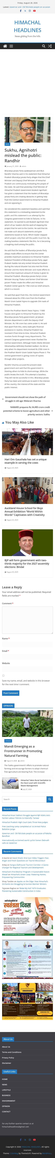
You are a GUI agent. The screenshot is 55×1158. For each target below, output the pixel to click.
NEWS (7, 144)
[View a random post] (50, 46)
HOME (5, 1079)
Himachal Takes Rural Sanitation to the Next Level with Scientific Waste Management (36, 783)
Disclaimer (6, 1063)
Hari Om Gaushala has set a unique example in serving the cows (26, 461)
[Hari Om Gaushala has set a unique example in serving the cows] (27, 430)
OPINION (8, 741)
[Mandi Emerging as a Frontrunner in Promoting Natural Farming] (27, 723)
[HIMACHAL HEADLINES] (5, 46)
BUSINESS (6, 1095)
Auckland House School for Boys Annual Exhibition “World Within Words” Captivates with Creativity (25, 511)
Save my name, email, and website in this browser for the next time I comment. (26, 682)
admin (24, 166)
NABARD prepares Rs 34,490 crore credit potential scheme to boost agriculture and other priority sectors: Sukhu (26, 411)
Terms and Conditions (11, 1052)
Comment (7, 603)
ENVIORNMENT (8, 1101)
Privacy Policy (8, 1057)
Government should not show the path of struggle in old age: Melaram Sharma (25, 399)
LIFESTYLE (6, 1090)
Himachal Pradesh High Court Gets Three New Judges (25, 822)
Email (5, 651)
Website (6, 663)
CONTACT (6, 1111)
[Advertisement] (27, 78)
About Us (6, 1047)
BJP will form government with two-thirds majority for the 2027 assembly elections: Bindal (27, 564)
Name (6, 638)
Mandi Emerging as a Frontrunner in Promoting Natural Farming (23, 751)
